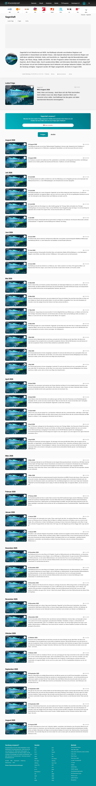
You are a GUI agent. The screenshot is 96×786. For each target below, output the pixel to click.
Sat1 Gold (54, 763)
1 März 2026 (31, 475)
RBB (53, 776)
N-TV (35, 769)
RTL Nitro (36, 760)
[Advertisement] (48, 36)
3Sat (35, 756)
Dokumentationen (62, 74)
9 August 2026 (32, 158)
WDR (35, 780)
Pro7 (35, 752)
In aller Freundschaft (76, 760)
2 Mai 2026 (31, 351)
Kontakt (7, 760)
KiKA (53, 769)
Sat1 (53, 750)
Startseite (83, 14)
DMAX (36, 758)
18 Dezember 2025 (33, 583)
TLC (35, 767)
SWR (53, 778)
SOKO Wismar (74, 777)
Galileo (72, 764)
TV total (73, 762)
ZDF (53, 747)
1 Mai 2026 (31, 364)
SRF (53, 765)
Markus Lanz (74, 775)
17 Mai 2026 (31, 310)
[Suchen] (89, 3)
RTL (35, 750)
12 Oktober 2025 (32, 637)
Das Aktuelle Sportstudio (77, 771)
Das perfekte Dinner (76, 747)
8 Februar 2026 (32, 496)
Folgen (42, 134)
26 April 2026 (31, 383)
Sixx (53, 756)
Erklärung (23, 760)
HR (35, 773)
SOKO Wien (74, 767)
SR (35, 778)
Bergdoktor (73, 780)
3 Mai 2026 (31, 337)
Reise (53, 74)
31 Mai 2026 (31, 282)
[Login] (84, 3)
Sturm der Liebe (75, 758)
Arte (53, 767)
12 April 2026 (31, 410)
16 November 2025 (33, 603)
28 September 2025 (33, 673)
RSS (14, 762)
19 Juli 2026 (31, 190)
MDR (53, 773)
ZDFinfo (54, 760)
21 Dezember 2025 (33, 567)
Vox (52, 754)
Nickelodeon (37, 771)
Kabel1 (53, 752)
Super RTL (37, 765)
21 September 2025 (33, 688)
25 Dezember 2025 (33, 552)
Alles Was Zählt (74, 749)
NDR (35, 776)
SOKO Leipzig (74, 769)
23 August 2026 (44, 89)
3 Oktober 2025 (32, 653)
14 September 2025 (33, 704)
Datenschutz (8, 762)
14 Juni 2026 (31, 264)
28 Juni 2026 (31, 236)
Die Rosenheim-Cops (76, 773)
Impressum (16, 760)
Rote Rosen (74, 756)
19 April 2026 (31, 397)
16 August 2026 (32, 144)
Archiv (53, 134)
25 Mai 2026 (31, 296)
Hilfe (11, 760)
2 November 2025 (33, 617)
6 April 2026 (31, 424)
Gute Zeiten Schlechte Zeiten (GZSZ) (80, 751)
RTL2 (35, 754)
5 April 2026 (31, 439)
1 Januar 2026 (32, 531)
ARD (35, 747)
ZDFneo (36, 763)
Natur (71, 74)
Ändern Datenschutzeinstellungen (14, 765)
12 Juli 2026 (31, 204)
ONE (53, 780)
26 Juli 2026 (31, 177)
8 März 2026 (31, 460)
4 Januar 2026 (32, 516)
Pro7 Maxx (54, 758)
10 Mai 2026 (31, 323)
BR (52, 771)
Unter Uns (73, 754)
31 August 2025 (32, 724)
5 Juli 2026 (31, 217)
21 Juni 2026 (31, 250)
